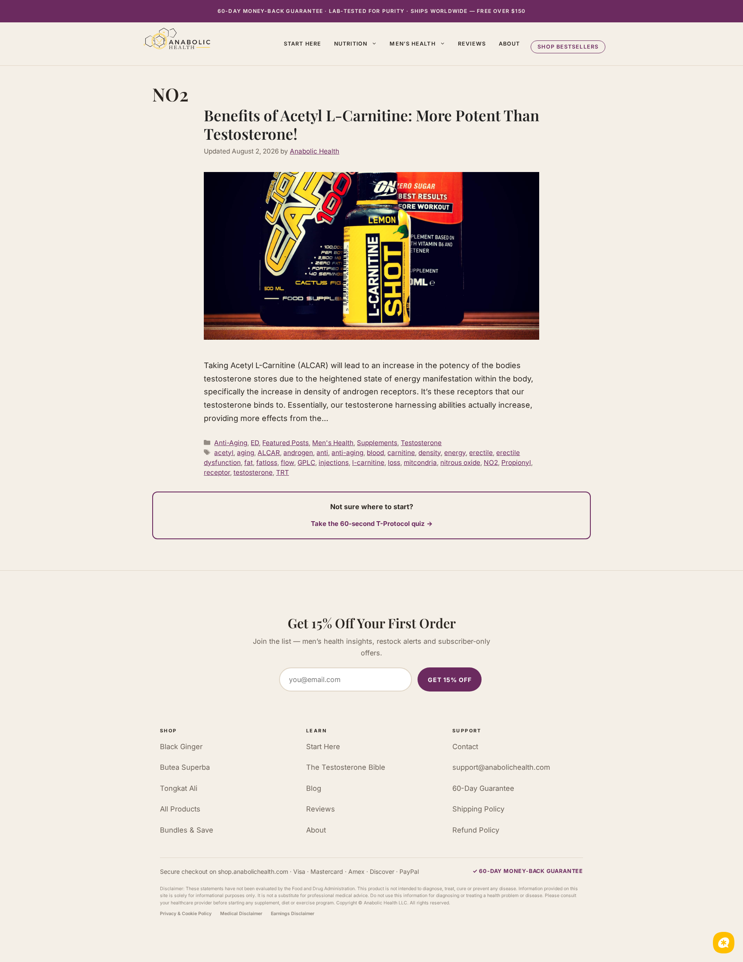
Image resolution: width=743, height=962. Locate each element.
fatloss (266, 462)
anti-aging (347, 453)
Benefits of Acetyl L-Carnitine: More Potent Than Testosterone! (371, 124)
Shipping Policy (478, 809)
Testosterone (421, 443)
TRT (282, 472)
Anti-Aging (230, 443)
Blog (313, 788)
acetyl (223, 453)
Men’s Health (412, 43)
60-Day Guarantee (483, 788)
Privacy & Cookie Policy (186, 913)
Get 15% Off (450, 679)
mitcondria (420, 462)
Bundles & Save (186, 830)
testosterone (253, 472)
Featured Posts (285, 443)
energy (455, 453)
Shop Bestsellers (568, 46)
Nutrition (350, 43)
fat (248, 462)
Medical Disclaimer (241, 913)
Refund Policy (475, 830)
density (429, 453)
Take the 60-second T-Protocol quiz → (372, 523)
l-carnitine (368, 462)
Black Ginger (181, 746)
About (509, 43)
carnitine (401, 453)
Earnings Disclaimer (292, 913)
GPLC (306, 462)
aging (245, 453)
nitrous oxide (460, 462)
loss (394, 462)
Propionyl (516, 462)
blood (375, 453)
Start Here (302, 43)
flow (287, 462)
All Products (180, 809)
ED (255, 443)
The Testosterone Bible (345, 767)
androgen (298, 453)
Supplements (377, 443)
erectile (481, 453)
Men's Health (332, 443)
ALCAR (269, 453)
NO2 (491, 462)
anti (322, 453)
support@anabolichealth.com (501, 767)
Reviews (472, 43)
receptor (217, 472)
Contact (465, 746)
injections (334, 462)
